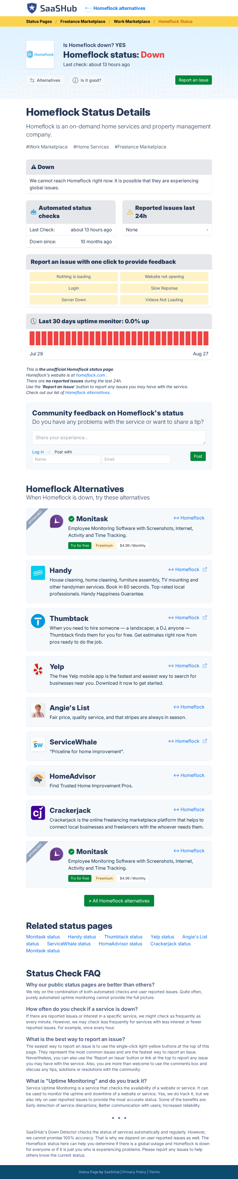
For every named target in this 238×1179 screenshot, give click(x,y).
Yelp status (162, 937)
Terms (154, 1172)
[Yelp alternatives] (38, 669)
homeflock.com (90, 375)
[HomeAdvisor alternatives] (38, 779)
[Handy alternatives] (38, 573)
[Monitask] (57, 521)
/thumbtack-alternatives (56, 612)
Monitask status (43, 937)
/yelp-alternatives (50, 660)
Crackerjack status (170, 944)
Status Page (88, 1172)
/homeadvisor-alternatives (59, 769)
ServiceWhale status (69, 944)
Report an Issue (193, 79)
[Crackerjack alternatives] (38, 813)
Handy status (82, 937)
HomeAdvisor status (120, 944)
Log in (38, 451)
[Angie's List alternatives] (38, 710)
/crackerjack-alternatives (58, 803)
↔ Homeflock (189, 518)
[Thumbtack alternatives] (38, 621)
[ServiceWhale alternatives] (38, 744)
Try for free (80, 545)
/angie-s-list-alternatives (57, 701)
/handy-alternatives (52, 563)
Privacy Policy (134, 1172)
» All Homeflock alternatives (119, 901)
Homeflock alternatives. (88, 392)
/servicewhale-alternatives (59, 735)
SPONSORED (35, 517)
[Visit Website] (205, 569)
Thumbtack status (123, 937)
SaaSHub (112, 1172)
